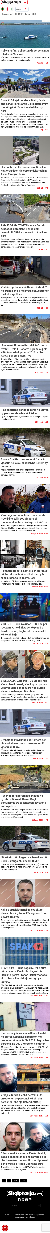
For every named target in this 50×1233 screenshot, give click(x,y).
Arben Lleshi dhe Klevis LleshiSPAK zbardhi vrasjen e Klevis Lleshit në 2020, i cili (23, 1168)
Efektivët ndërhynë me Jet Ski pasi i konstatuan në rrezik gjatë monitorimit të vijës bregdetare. (25, 58)
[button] (5, 1228)
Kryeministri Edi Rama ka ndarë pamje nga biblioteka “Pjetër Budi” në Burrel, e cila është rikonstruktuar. (23, 582)
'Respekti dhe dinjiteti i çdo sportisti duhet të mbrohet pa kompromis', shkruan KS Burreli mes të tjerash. (25, 639)
